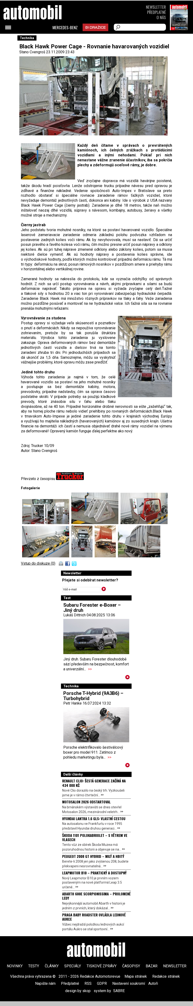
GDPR (102, 983)
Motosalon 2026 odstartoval (86, 801)
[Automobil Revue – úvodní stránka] (39, 39)
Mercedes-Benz (65, 27)
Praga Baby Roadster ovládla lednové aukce (94, 917)
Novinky (15, 966)
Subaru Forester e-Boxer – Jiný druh (92, 607)
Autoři (153, 983)
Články (52, 966)
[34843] (96, 523)
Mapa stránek (136, 976)
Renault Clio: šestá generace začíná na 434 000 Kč (94, 783)
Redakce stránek (166, 976)
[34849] (106, 556)
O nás (161, 17)
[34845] (46, 523)
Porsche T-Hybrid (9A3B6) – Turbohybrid (93, 695)
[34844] (144, 523)
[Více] (127, 678)
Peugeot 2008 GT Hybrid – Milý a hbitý (93, 856)
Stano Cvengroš (32, 52)
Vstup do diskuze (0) (38, 563)
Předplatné (156, 12)
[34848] (83, 556)
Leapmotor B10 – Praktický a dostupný (94, 872)
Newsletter (156, 7)
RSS (88, 983)
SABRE (119, 991)
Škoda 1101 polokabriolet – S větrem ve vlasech (94, 837)
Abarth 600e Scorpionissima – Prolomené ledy (96, 896)
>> (90, 669)
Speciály (72, 966)
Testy (33, 966)
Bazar (151, 966)
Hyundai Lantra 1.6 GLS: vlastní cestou (93, 818)
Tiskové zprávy (102, 966)
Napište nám (45, 983)
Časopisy (131, 966)
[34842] (46, 556)
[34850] (139, 556)
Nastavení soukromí (128, 983)
